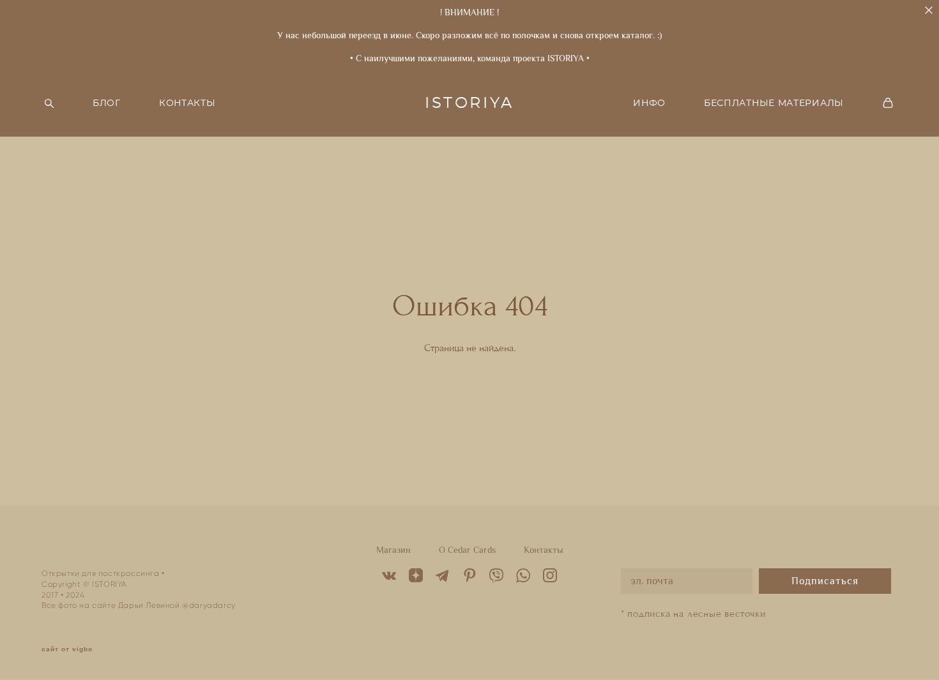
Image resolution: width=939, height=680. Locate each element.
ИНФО (649, 103)
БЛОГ (107, 103)
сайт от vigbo (67, 649)
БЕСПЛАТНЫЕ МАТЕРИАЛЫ (774, 103)
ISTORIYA (469, 103)
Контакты (543, 550)
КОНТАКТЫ (187, 103)
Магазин (393, 550)
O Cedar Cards (467, 550)
